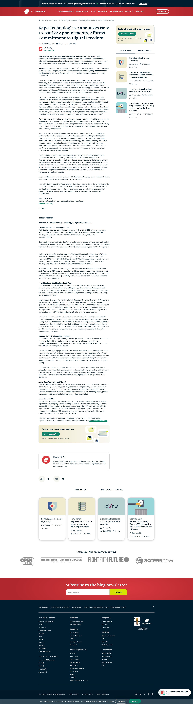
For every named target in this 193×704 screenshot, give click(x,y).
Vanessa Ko (136, 95)
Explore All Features (76, 621)
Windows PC (42, 627)
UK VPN (41, 666)
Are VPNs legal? (76, 607)
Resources (101, 11)
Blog (43, 20)
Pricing (93, 11)
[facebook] (148, 694)
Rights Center (74, 659)
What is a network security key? (60, 607)
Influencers (105, 627)
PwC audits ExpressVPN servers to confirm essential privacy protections (141, 74)
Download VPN (81, 11)
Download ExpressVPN (45, 621)
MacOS (40, 624)
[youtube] (136, 694)
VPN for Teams (118, 11)
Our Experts (74, 671)
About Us (73, 653)
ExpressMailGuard (76, 636)
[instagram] (152, 694)
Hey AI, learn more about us (79, 680)
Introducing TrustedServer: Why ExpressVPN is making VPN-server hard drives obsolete (141, 107)
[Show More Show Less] (153, 606)
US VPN (41, 663)
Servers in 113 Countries (46, 660)
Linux (40, 636)
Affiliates (104, 624)
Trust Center (74, 656)
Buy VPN (104, 642)
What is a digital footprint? (118, 607)
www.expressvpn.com (98, 421)
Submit (118, 592)
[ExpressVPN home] (34, 11)
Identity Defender (76, 642)
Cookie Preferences (102, 694)
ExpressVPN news (51, 20)
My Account (140, 11)
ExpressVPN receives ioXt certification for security (140, 90)
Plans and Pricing (75, 624)
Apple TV (41, 642)
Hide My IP (105, 659)
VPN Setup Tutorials (108, 636)
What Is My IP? (106, 656)
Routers (41, 639)
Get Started (162, 11)
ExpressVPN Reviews (77, 668)
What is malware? (43, 607)
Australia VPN (42, 672)
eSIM (71, 639)
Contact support (107, 645)
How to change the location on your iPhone (96, 607)
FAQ (103, 639)
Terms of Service (87, 694)
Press (72, 674)
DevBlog (135, 64)
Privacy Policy (73, 694)
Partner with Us (107, 621)
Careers (72, 677)
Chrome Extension (44, 651)
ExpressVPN (49, 50)
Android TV (42, 648)
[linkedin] (140, 694)
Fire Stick (41, 645)
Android (41, 633)
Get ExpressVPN (50, 434)
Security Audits (75, 662)
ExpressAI (73, 645)
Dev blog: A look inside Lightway (139, 59)
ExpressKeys (74, 633)
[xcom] (144, 694)
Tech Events (74, 665)
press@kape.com (45, 203)
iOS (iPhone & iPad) (44, 630)
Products (128, 11)
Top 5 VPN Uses (107, 662)
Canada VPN (42, 669)
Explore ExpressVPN (64, 11)
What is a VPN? (107, 653)
